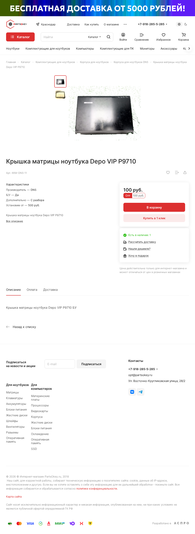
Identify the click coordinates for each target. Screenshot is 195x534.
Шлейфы (12, 421)
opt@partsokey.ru (140, 375)
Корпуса (36, 417)
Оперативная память (15, 439)
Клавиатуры (14, 398)
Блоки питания (16, 409)
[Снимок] (105, 113)
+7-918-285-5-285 (151, 24)
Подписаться (91, 364)
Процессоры (40, 405)
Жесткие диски (16, 415)
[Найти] (108, 36)
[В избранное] (168, 172)
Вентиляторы (15, 426)
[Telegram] (140, 392)
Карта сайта (14, 496)
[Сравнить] (177, 172)
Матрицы (12, 392)
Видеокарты (39, 411)
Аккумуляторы (16, 404)
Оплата (32, 290)
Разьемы (12, 432)
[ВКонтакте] (132, 392)
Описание (13, 290)
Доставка (50, 290)
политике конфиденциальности (96, 488)
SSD (34, 449)
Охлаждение (40, 434)
